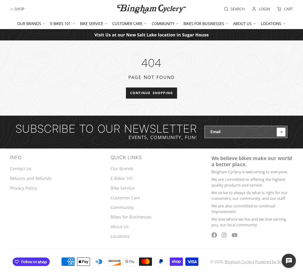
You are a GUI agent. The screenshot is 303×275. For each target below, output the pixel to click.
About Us (242, 23)
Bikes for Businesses (203, 23)
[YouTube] (234, 235)
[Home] (151, 8)
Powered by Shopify (272, 261)
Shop (19, 9)
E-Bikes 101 (60, 23)
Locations (271, 23)
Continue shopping (151, 93)
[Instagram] (224, 235)
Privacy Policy (23, 188)
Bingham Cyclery (239, 261)
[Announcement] (151, 34)
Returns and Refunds (31, 178)
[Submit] (281, 132)
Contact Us (20, 168)
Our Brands (29, 23)
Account (261, 9)
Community (163, 23)
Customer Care (127, 23)
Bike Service (91, 23)
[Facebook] (214, 235)
